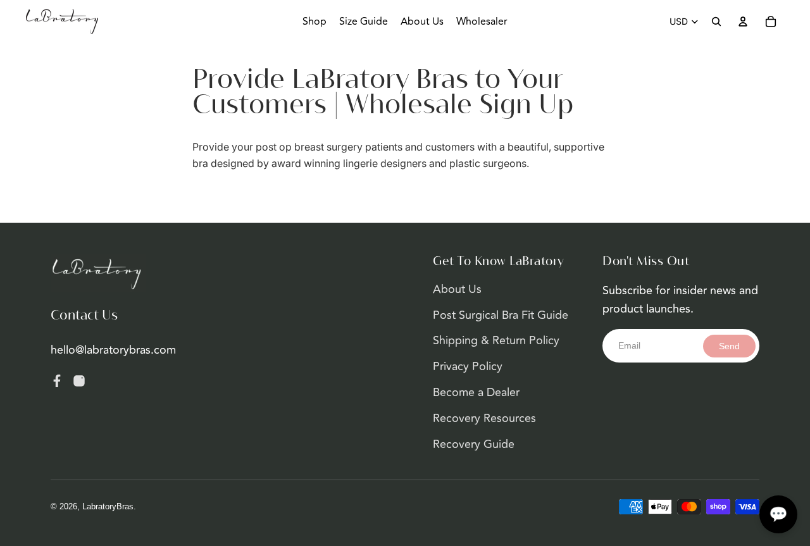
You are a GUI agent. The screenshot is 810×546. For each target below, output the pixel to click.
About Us (457, 289)
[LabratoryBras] (98, 273)
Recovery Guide (473, 444)
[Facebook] (57, 381)
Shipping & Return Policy (496, 340)
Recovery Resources (484, 418)
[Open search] (716, 21)
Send (729, 346)
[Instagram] (79, 381)
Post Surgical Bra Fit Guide (500, 315)
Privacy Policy (467, 366)
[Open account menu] (743, 21)
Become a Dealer (476, 392)
